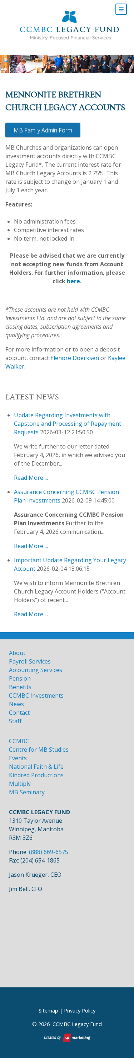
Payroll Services (30, 661)
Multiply (20, 784)
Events (18, 758)
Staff (15, 721)
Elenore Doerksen (74, 358)
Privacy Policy (79, 1010)
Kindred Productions (36, 775)
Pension (20, 678)
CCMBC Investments (36, 695)
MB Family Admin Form (43, 130)
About (17, 653)
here (73, 281)
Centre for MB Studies (39, 749)
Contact (19, 712)
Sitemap (48, 1010)
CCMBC (19, 741)
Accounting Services (35, 670)
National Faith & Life (36, 766)
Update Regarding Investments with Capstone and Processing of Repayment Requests (67, 423)
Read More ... (31, 478)
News (16, 704)
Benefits (20, 687)
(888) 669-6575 (48, 852)
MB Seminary (27, 792)
